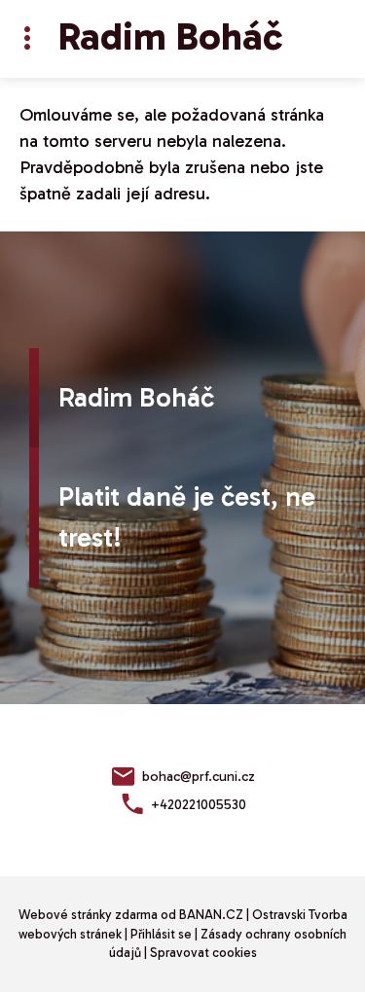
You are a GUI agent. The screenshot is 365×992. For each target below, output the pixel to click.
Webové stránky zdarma (88, 914)
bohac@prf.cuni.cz (198, 776)
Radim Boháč (170, 36)
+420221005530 (198, 805)
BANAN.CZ (211, 914)
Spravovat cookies (203, 952)
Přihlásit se (161, 934)
